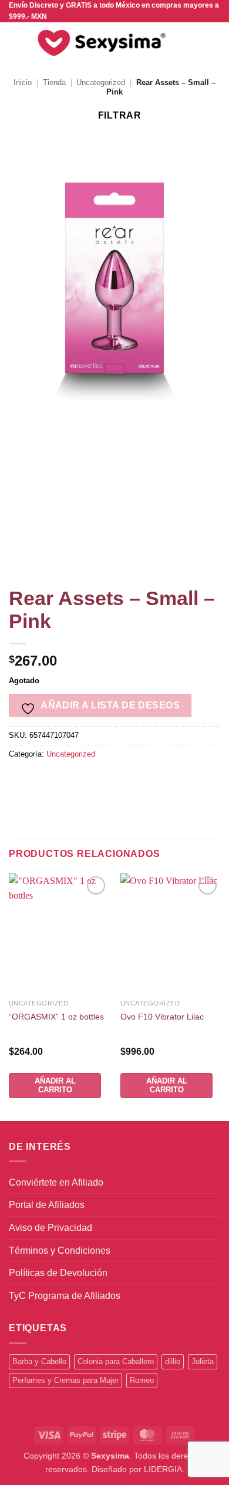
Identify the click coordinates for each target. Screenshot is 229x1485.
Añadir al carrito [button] (55, 1085)
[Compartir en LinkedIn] (146, 780)
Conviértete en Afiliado (56, 1182)
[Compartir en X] (62, 780)
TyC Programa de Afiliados (64, 1296)
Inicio (23, 82)
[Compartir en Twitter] (83, 780)
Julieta (202, 1361)
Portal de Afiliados (47, 1205)
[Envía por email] (104, 780)
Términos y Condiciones (59, 1251)
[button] (16, 43)
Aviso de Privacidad (50, 1228)
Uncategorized (100, 82)
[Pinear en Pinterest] (125, 780)
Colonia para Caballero (116, 1361)
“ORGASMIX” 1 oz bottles (56, 1017)
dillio (172, 1361)
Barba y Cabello (39, 1361)
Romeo (142, 1380)
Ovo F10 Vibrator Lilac (162, 1017)
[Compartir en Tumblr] (167, 780)
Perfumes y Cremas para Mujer (65, 1380)
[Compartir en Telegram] (189, 780)
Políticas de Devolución (58, 1273)
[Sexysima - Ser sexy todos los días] (99, 42)
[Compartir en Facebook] (40, 780)
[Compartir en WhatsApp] (19, 780)
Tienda (54, 82)
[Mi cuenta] (194, 43)
